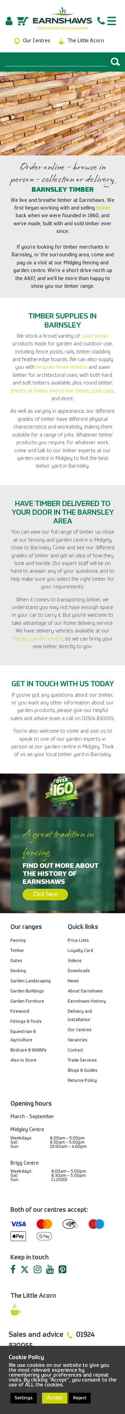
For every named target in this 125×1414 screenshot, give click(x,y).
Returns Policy (82, 1081)
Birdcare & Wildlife (28, 1050)
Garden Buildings (27, 991)
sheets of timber (29, 391)
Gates (16, 961)
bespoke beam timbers (61, 367)
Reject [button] (79, 1398)
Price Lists (78, 941)
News (73, 981)
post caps (102, 391)
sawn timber (95, 336)
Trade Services (82, 1060)
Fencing (18, 941)
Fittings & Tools (26, 1022)
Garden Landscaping (30, 981)
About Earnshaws (85, 991)
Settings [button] (24, 1398)
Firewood (19, 1012)
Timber (17, 951)
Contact (75, 1050)
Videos (75, 961)
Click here (45, 895)
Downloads (79, 971)
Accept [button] (54, 1397)
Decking (18, 971)
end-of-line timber (69, 391)
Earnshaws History (87, 1001)
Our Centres (80, 1030)
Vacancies (78, 1040)
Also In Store (23, 1060)
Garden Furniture (27, 1001)
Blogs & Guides (83, 1071)
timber (103, 208)
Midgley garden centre (37, 639)
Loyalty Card (80, 951)
